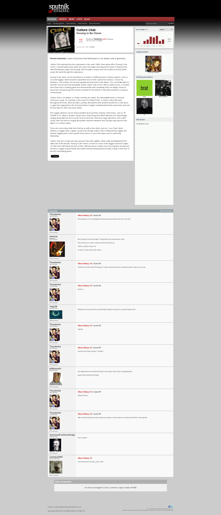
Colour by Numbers (153, 72)
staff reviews (82, 23)
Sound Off (97, 215)
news (71, 19)
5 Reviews (110, 39)
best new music (94, 23)
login (49, 23)
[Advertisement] (154, 166)
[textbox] (156, 23)
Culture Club (86, 30)
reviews (52, 19)
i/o (144, 114)
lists (79, 19)
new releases (71, 23)
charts (63, 19)
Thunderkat (98, 39)
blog (87, 19)
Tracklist (92, 47)
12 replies (99, 40)
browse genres (58, 23)
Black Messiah (163, 96)
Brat (144, 96)
